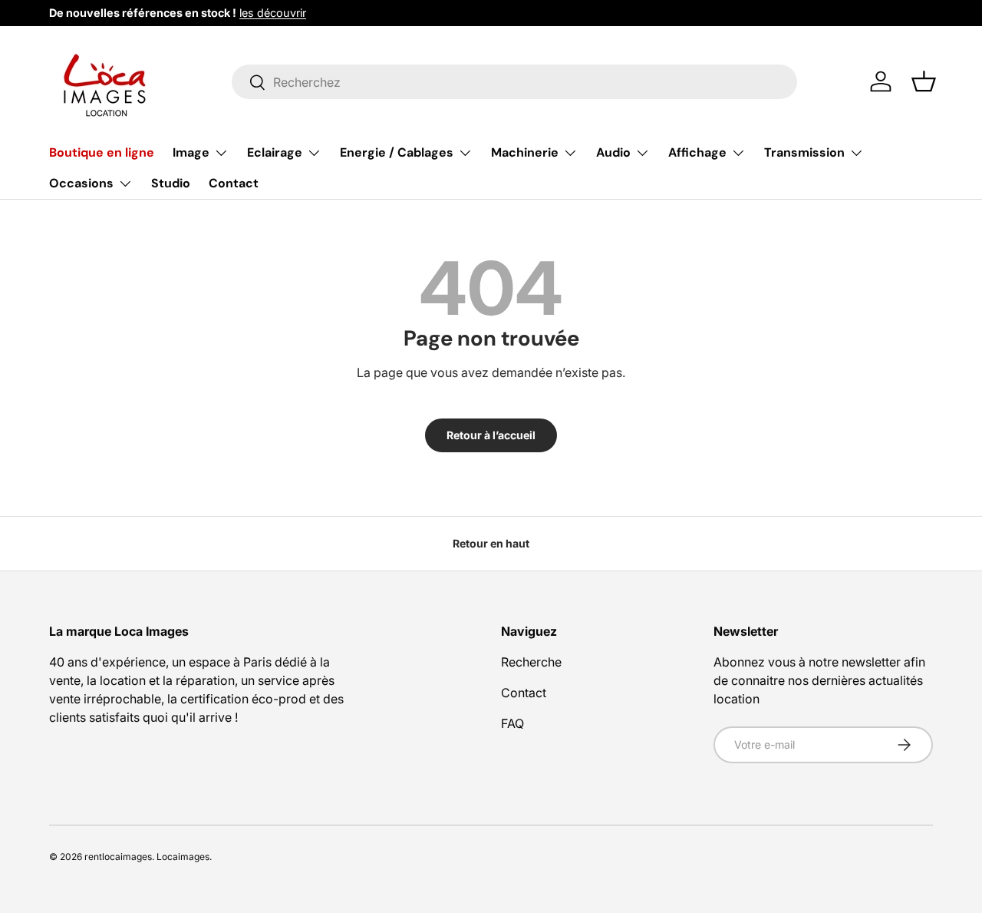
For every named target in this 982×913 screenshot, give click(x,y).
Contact (234, 183)
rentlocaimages (118, 856)
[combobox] (514, 82)
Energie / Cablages (396, 152)
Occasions (81, 183)
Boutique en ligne (101, 152)
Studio (170, 183)
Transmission (804, 152)
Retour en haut (491, 543)
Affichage (697, 152)
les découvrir (272, 12)
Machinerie (525, 152)
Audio (613, 152)
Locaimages (183, 856)
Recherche (531, 662)
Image (191, 152)
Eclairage (274, 152)
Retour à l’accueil (491, 435)
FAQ (512, 723)
